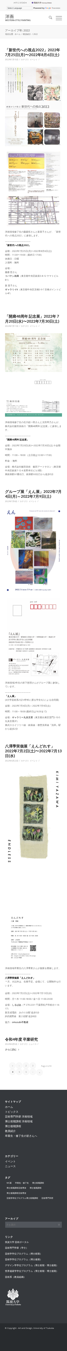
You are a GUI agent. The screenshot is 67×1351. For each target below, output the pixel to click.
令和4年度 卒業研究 (21, 1039)
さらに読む (11, 1049)
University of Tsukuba (42, 2)
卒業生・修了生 (22, 1182)
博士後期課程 (13, 1126)
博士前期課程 (38, 1182)
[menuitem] (20, 3)
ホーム (9, 1107)
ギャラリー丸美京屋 (22, 717)
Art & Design (20, 2)
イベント (34, 59)
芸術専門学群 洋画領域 (19, 1116)
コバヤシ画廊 (12, 275)
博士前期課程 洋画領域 (19, 1121)
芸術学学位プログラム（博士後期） (23, 1259)
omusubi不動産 (20, 1022)
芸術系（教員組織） (15, 1276)
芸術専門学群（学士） (16, 1247)
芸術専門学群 (47, 1198)
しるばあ (16, 1004)
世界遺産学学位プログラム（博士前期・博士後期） (31, 1271)
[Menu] (57, 18)
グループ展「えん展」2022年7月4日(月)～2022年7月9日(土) (33, 493)
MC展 (9, 1182)
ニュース (33, 1044)
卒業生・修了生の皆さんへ (21, 1136)
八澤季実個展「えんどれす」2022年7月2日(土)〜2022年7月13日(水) (33, 751)
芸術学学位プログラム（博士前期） (23, 1253)
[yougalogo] (28, 18)
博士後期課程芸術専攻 (16, 1193)
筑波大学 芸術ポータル (17, 1242)
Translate (56, 8)
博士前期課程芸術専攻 (16, 1187)
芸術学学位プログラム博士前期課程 (22, 1198)
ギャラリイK (11, 289)
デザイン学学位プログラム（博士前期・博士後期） (31, 1265)
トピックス (11, 1111)
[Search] (48, 18)
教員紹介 (10, 1131)
